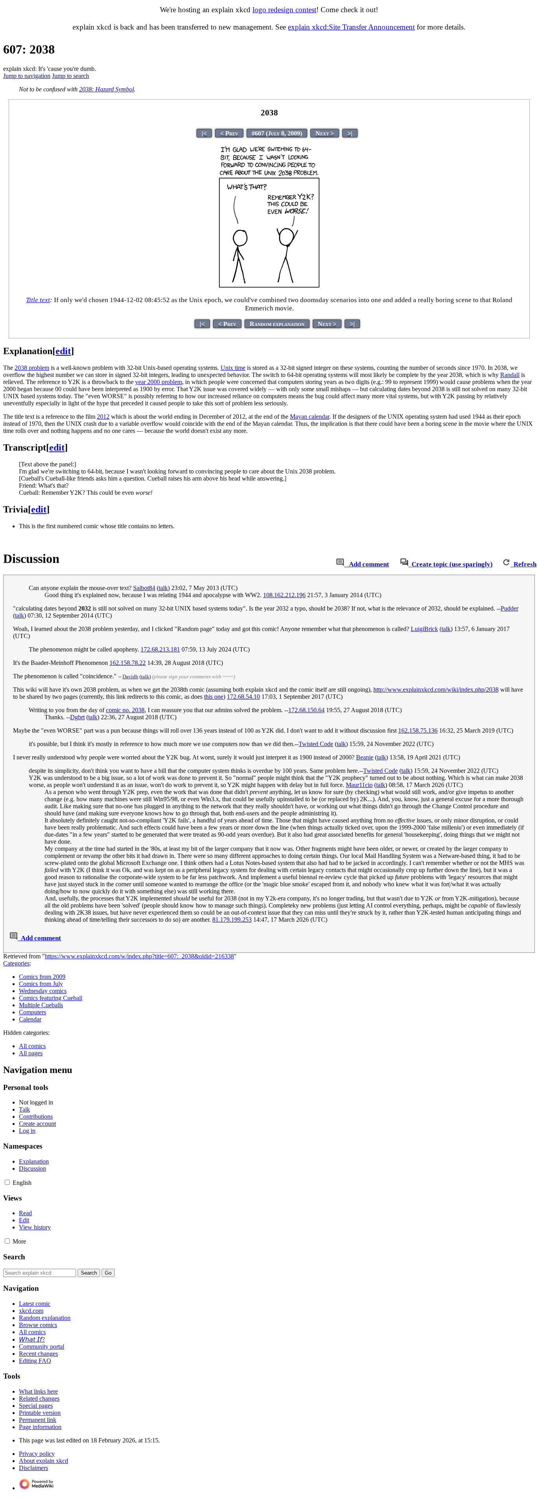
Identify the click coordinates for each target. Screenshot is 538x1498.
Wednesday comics (43, 991)
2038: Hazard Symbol (106, 89)
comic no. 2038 (125, 710)
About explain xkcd (43, 1460)
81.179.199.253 (232, 919)
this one (213, 696)
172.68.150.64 (306, 710)
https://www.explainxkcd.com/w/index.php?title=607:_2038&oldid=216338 (139, 956)
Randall (509, 374)
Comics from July (41, 983)
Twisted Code (316, 744)
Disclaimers (33, 1468)
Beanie (364, 757)
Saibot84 (144, 588)
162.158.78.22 (127, 662)
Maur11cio (359, 784)
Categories (16, 963)
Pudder (509, 608)
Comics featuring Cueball (50, 998)
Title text (38, 300)
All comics (32, 1046)
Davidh (130, 676)
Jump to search (70, 75)
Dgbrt (77, 717)
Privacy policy (37, 1453)
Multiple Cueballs (41, 1005)
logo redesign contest (284, 10)
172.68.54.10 (243, 696)
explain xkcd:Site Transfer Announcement (351, 27)
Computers (32, 1012)
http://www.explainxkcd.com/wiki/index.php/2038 (436, 689)
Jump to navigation (26, 75)
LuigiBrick (424, 629)
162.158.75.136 (418, 730)
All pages (31, 1053)
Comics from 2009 (42, 976)
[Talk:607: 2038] (340, 564)
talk (163, 588)
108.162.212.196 (284, 595)
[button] (7, 1182)
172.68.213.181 (160, 649)
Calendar (30, 1019)
